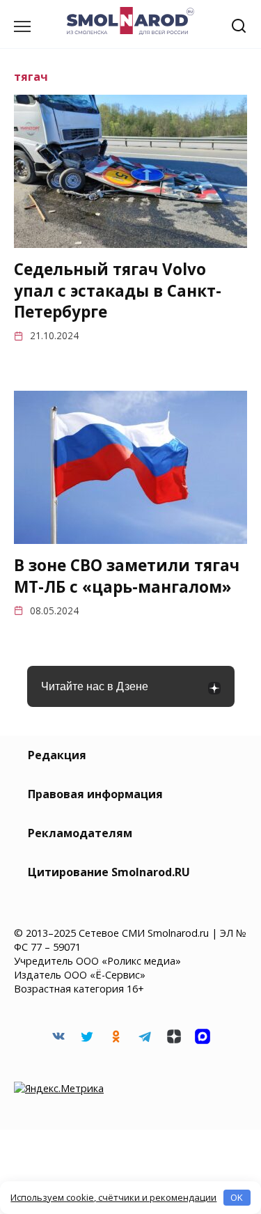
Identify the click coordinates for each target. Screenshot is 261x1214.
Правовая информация (95, 794)
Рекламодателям (80, 833)
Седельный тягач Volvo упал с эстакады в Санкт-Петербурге (117, 290)
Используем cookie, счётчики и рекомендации (113, 1197)
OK (236, 1197)
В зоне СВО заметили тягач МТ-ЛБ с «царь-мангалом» (126, 576)
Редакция (57, 755)
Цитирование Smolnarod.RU (109, 872)
